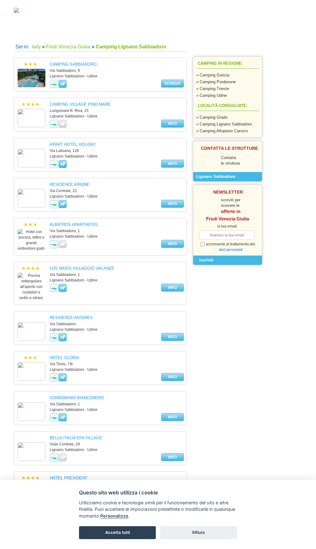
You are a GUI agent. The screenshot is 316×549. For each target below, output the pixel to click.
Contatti (150, 34)
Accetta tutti (117, 532)
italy (36, 46)
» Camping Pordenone (216, 82)
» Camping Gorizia (212, 75)
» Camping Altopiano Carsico (222, 131)
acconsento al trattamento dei (230, 247)
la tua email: (227, 226)
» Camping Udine (211, 95)
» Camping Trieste (212, 88)
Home (38, 34)
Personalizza (114, 515)
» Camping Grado (211, 117)
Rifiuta (198, 532)
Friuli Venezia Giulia (68, 46)
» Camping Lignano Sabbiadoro (224, 124)
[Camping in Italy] (28, 11)
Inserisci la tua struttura (206, 34)
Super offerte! (94, 34)
